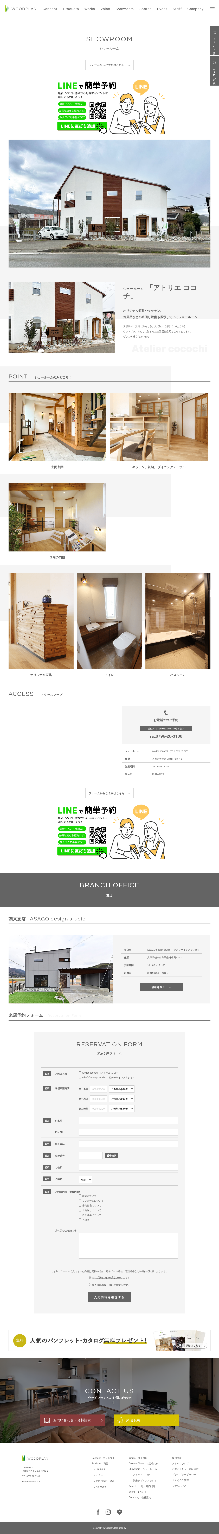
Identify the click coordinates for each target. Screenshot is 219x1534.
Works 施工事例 (138, 1458)
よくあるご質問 (180, 1480)
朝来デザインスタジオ (145, 1480)
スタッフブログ (180, 1463)
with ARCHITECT (105, 1480)
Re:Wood (101, 1486)
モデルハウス (179, 1485)
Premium (101, 1469)
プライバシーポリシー (108, 1277)
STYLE (99, 1475)
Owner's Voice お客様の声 (143, 1463)
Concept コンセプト (103, 1458)
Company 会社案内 (140, 1497)
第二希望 (83, 1099)
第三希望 (83, 1108)
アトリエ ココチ (141, 1474)
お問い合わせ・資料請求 (72, 1419)
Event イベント (138, 1491)
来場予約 (133, 1420)
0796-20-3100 (169, 736)
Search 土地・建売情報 (142, 1486)
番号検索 (111, 1155)
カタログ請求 (214, 73)
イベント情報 (214, 43)
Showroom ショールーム (143, 1469)
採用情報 (177, 1458)
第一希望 (83, 1089)
